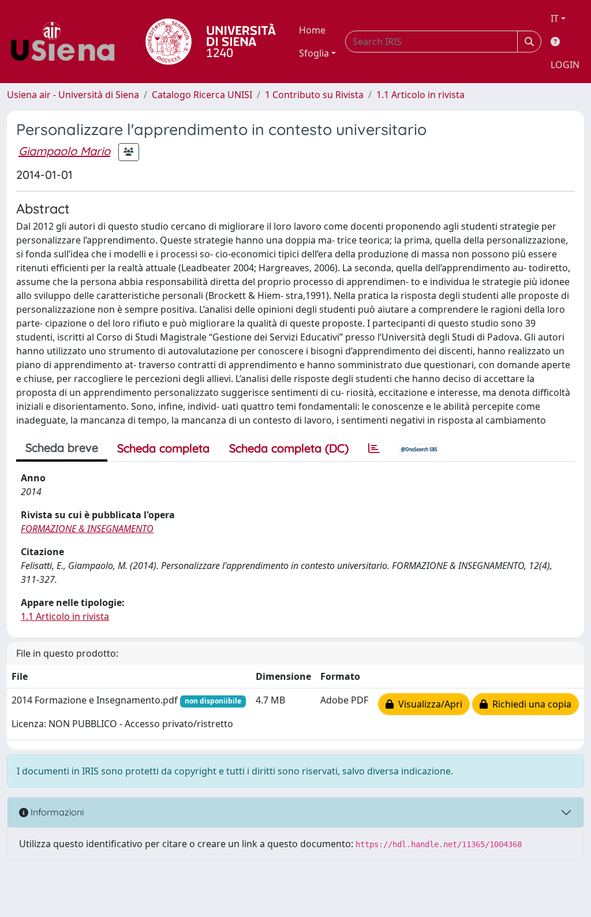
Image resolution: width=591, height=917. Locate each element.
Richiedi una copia (529, 704)
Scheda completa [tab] (163, 448)
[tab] (374, 448)
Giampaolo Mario (64, 151)
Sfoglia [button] (314, 53)
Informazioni (56, 812)
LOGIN (565, 64)
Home (312, 30)
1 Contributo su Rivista (314, 94)
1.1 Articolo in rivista (420, 94)
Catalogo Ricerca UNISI (202, 94)
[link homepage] (67, 41)
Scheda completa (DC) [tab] (289, 448)
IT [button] (555, 18)
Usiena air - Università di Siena (73, 94)
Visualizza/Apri (428, 704)
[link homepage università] (210, 41)
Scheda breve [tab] (61, 447)
